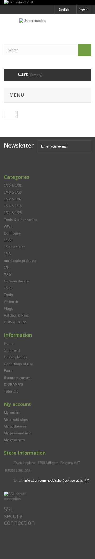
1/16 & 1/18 (13, 206)
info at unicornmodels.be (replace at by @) (56, 480)
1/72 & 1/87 (13, 199)
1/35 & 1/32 (13, 185)
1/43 (7, 254)
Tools (8, 295)
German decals (16, 281)
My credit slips (16, 419)
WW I (8, 226)
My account (17, 404)
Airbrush (11, 302)
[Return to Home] (9, 114)
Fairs (8, 371)
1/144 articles (14, 247)
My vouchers (14, 440)
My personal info (17, 433)
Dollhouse (12, 233)
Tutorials (11, 391)
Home (8, 343)
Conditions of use (18, 364)
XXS (7, 274)
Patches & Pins (16, 315)
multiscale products (20, 261)
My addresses (15, 426)
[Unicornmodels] (47, 24)
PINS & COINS (15, 322)
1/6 (6, 268)
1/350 (8, 240)
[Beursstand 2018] (47, 2)
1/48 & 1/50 (13, 192)
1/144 (8, 288)
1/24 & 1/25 (13, 213)
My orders (12, 413)
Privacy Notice (15, 357)
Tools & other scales (20, 220)
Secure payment (17, 378)
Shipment (12, 350)
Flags (8, 309)
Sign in (83, 9)
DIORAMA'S (13, 385)
